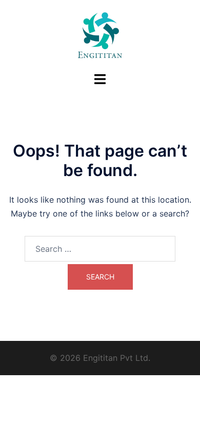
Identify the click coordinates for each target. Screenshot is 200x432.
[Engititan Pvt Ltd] (100, 35)
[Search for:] (100, 249)
